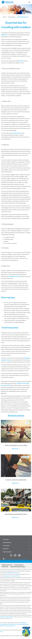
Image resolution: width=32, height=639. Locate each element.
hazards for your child (14, 276)
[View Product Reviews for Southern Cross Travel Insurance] (15, 559)
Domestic (2, 626)
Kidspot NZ (4, 35)
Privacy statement (18, 565)
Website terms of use (7, 565)
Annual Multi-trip (12, 624)
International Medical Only (22, 624)
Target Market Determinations (17, 566)
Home (4, 17)
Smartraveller (16, 133)
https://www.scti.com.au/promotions (11, 576)
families (21, 61)
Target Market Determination (7, 616)
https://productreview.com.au (13, 572)
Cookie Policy (5, 566)
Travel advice (12, 17)
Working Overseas (11, 626)
